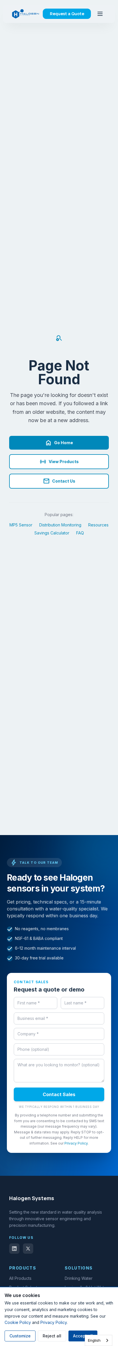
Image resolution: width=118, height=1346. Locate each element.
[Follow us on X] (28, 1248)
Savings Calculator (51, 532)
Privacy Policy (76, 1143)
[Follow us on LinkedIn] (14, 1248)
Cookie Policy (18, 1322)
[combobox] (98, 1340)
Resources (98, 524)
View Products (59, 462)
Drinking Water (79, 1278)
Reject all (52, 1335)
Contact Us (59, 481)
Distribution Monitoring (60, 524)
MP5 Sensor (20, 524)
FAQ (80, 532)
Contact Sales (59, 1094)
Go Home (59, 443)
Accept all (83, 1335)
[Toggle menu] (100, 13)
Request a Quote (67, 13)
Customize (20, 1335)
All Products (20, 1278)
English (94, 1340)
